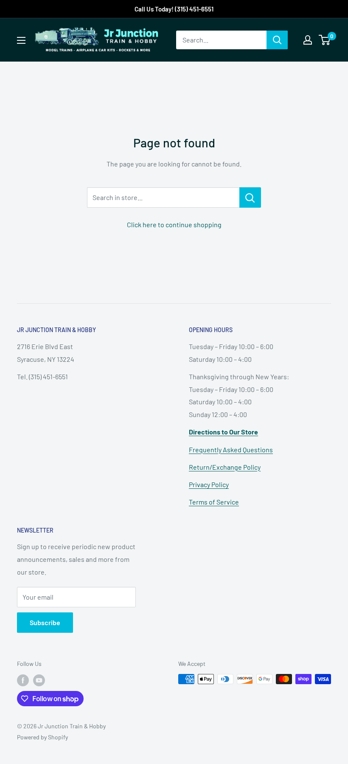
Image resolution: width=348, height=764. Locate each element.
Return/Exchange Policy (225, 467)
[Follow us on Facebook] (23, 680)
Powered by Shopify (42, 737)
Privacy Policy (209, 484)
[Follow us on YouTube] (39, 680)
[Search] (277, 40)
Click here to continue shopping (174, 224)
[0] (325, 40)
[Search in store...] (250, 197)
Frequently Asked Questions (231, 449)
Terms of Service (214, 502)
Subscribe (45, 622)
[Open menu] (21, 40)
